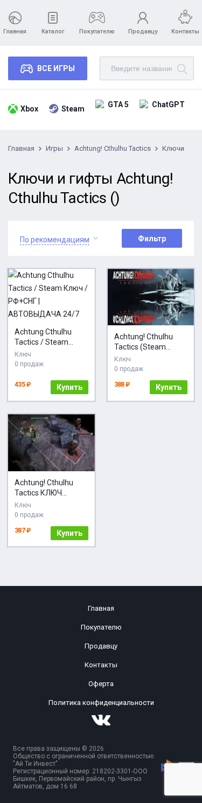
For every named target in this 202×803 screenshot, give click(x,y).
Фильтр (152, 238)
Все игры (56, 68)
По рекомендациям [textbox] (54, 239)
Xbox (29, 108)
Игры (54, 148)
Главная (14, 31)
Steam (73, 108)
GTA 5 (118, 104)
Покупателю (97, 31)
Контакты (185, 31)
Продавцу (142, 31)
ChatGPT (168, 104)
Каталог (53, 31)
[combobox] (54, 238)
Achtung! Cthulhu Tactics (112, 148)
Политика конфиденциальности (101, 703)
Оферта (101, 684)
